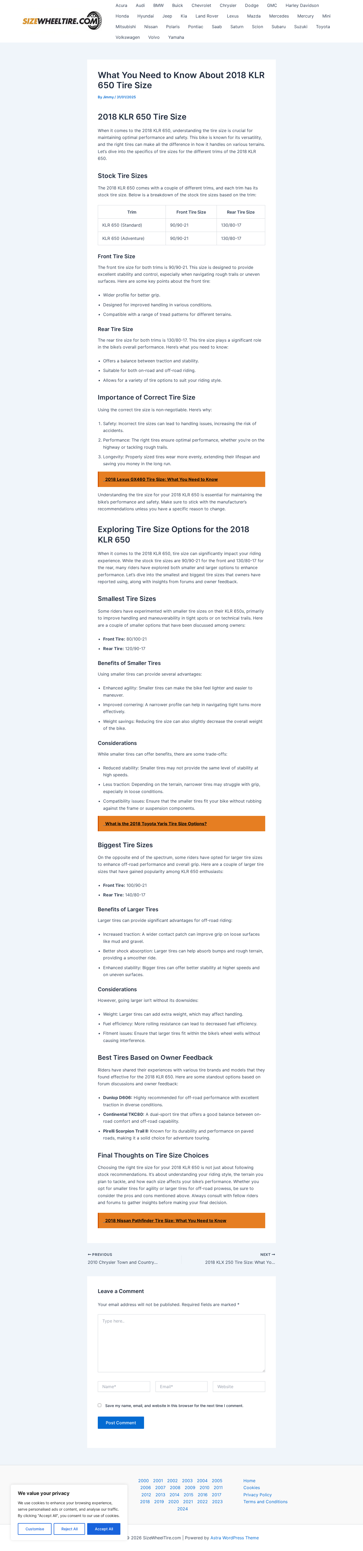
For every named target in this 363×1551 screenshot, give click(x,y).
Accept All (104, 1529)
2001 (158, 1480)
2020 (173, 1501)
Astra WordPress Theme (234, 1537)
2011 (218, 1487)
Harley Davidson (302, 5)
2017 (216, 1494)
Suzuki (300, 26)
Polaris (173, 26)
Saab (217, 26)
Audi (140, 5)
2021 (188, 1501)
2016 (203, 1494)
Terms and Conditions (265, 1501)
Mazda (254, 16)
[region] (69, 1512)
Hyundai (145, 16)
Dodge (252, 5)
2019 (159, 1501)
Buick (177, 5)
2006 (145, 1487)
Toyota (323, 26)
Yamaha (176, 37)
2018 (145, 1501)
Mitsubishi (126, 26)
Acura (121, 5)
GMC (272, 5)
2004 (202, 1480)
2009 (190, 1487)
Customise (35, 1529)
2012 (146, 1494)
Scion (257, 26)
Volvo (154, 37)
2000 (143, 1480)
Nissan (151, 26)
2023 (217, 1501)
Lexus (233, 16)
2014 (174, 1494)
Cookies (251, 1487)
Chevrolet (201, 5)
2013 (160, 1494)
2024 (182, 1508)
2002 (172, 1480)
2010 (204, 1487)
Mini (326, 16)
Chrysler (228, 5)
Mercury (305, 16)
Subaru (279, 26)
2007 (160, 1487)
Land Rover (207, 16)
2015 (188, 1494)
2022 (202, 1501)
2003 (187, 1480)
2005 (217, 1480)
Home (249, 1480)
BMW (158, 5)
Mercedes (279, 16)
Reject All (69, 1529)
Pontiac (195, 26)
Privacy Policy (257, 1494)
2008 (175, 1487)
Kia (184, 16)
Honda (122, 16)
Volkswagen (128, 37)
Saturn (236, 26)
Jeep (167, 16)
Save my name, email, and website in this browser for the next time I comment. (174, 1405)
